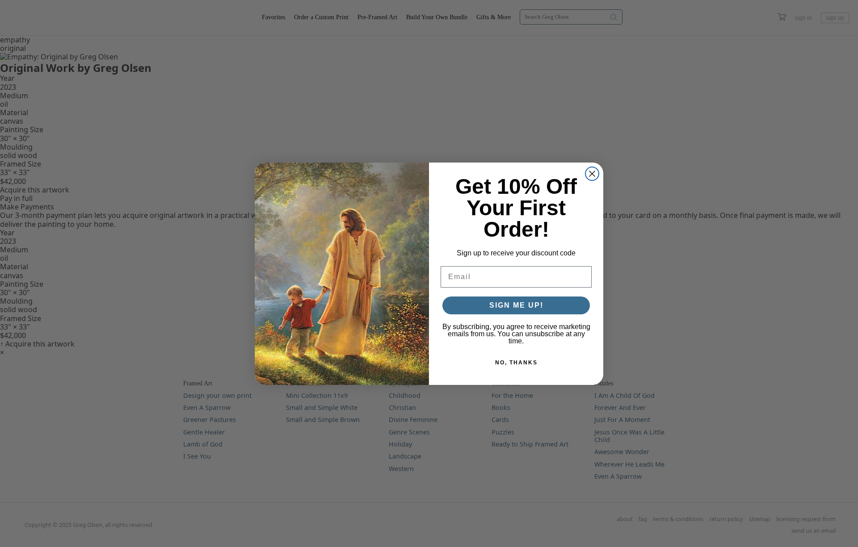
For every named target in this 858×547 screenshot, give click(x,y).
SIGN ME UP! (516, 305)
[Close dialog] (592, 173)
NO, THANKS (516, 362)
